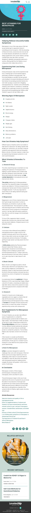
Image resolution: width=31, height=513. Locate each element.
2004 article (6, 245)
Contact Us (15, 510)
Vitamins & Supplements (8, 31)
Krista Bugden (7, 494)
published (19, 279)
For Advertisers (7, 511)
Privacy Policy (24, 511)
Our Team (8, 510)
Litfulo (4, 351)
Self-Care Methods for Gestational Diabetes (12, 489)
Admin (3, 29)
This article (5, 182)
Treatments (7, 497)
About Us (22, 510)
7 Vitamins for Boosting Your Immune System (15, 456)
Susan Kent (6, 481)
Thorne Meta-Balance (8, 324)
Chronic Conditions (9, 483)
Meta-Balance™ (6, 422)
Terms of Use (15, 511)
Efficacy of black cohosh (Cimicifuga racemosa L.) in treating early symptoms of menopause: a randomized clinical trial (15, 414)
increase (5, 302)
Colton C (11, 461)
